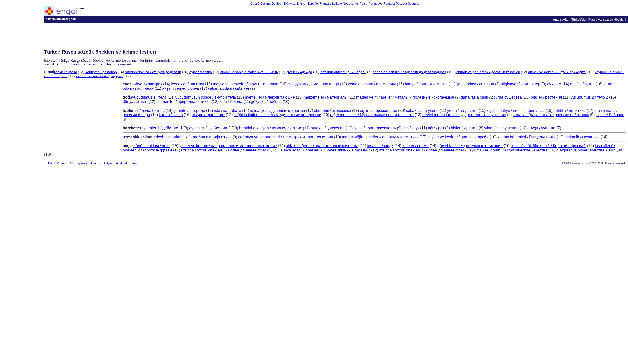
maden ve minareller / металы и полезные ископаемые (405, 97)
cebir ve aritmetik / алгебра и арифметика (195, 137)
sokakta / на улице (422, 110)
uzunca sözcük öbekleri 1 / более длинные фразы (225, 150)
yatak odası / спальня (475, 84)
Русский (401, 3)
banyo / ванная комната (426, 84)
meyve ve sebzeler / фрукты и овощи (245, 84)
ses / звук (411, 128)
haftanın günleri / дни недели (343, 72)
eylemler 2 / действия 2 (209, 128)
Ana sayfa (560, 19)
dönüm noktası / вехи (151, 146)
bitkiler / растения (546, 97)
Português (375, 3)
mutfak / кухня (582, 84)
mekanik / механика (582, 137)
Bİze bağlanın (57, 163)
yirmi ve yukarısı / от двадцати (99, 76)
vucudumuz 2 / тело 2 (589, 97)
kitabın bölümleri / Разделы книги (526, 137)
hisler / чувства (464, 128)
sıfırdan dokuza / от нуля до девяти (153, 72)
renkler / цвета (65, 72)
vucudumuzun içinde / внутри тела (205, 97)
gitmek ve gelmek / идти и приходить (557, 72)
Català (254, 3)
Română (389, 3)
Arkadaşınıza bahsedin (84, 163)
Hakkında (122, 163)
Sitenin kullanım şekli (61, 19)
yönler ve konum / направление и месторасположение (228, 146)
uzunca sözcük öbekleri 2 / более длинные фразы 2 (324, 150)
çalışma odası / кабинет (228, 88)
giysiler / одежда (299, 72)
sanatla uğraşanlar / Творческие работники (551, 115)
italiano (337, 3)
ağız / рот (436, 128)
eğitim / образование (378, 110)
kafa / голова (231, 102)
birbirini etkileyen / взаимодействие (270, 128)
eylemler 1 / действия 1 (162, 128)
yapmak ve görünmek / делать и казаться (487, 72)
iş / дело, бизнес (150, 110)
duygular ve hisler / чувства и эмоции (589, 150)
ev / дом (554, 84)
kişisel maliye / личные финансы (515, 110)
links (135, 163)
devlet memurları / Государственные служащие (464, 115)
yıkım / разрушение (501, 128)
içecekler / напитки (187, 84)
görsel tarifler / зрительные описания (470, 146)
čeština (265, 3)
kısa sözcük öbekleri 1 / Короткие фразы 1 (548, 146)
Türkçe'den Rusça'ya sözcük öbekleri (598, 19)
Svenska (413, 3)
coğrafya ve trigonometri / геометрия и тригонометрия (285, 137)
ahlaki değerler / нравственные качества (322, 146)
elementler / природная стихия (183, 102)
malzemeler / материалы (326, 97)
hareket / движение (328, 128)
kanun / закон (171, 115)
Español (313, 3)
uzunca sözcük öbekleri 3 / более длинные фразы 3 (425, 150)
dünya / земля (135, 102)
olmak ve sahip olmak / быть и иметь (249, 72)
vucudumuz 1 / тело (149, 97)
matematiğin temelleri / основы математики (380, 137)
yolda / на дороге (462, 110)
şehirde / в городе (189, 110)
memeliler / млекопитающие (270, 97)
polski (364, 3)
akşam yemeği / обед (180, 88)
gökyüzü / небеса (266, 102)
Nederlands (351, 3)
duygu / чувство (541, 128)
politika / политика (569, 110)
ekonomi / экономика (332, 110)
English (302, 3)
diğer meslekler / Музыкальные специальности (372, 115)
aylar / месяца (200, 72)
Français (325, 3)
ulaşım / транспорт (208, 115)
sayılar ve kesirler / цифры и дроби (458, 137)
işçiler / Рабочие (610, 115)
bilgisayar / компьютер (520, 84)
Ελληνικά (290, 3)
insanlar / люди (380, 146)
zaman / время (415, 146)
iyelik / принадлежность (374, 128)
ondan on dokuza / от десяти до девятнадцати (409, 72)
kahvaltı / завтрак (147, 84)
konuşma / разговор (101, 72)
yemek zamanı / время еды (372, 84)
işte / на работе (227, 110)
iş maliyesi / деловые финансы (277, 110)
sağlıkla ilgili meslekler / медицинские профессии (277, 115)
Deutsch (277, 3)
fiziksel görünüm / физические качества (512, 150)
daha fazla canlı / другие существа (491, 97)
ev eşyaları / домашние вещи (313, 84)
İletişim (108, 163)
